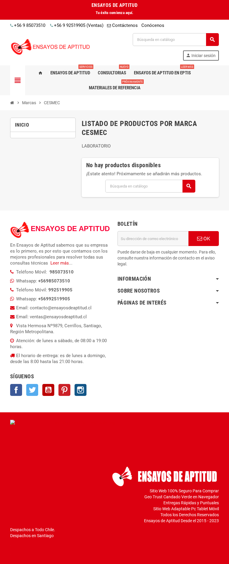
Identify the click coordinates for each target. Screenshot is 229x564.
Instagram (80, 390)
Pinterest (64, 390)
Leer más (59, 263)
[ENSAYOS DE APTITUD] (20, 229)
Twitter (32, 390)
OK (206, 239)
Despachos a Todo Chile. (32, 529)
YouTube (48, 390)
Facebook (16, 390)
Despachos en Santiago (32, 535)
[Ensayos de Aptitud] (52, 46)
